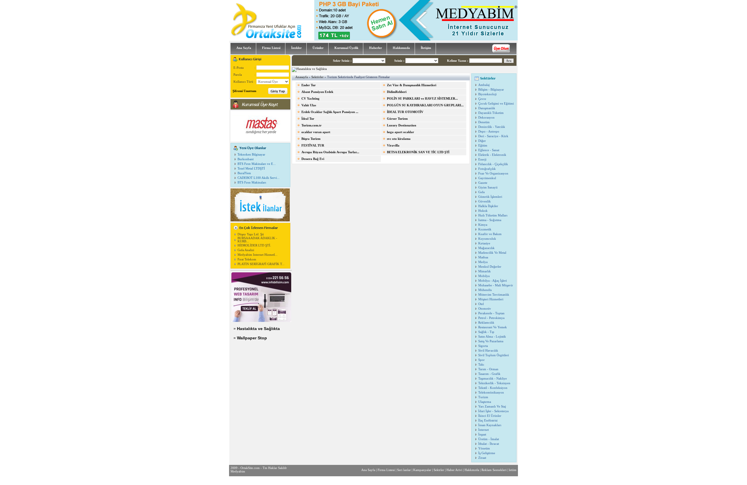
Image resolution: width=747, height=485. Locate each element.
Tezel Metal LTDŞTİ (251, 168)
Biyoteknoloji (487, 94)
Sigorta (483, 346)
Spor (481, 359)
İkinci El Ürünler (489, 415)
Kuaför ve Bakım (490, 234)
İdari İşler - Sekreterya (493, 411)
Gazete (482, 182)
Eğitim (482, 145)
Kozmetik (484, 229)
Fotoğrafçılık (487, 168)
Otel (481, 304)
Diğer (482, 140)
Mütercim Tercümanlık (493, 294)
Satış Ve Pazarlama (490, 341)
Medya (483, 262)
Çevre (482, 98)
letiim (512, 470)
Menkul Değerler (489, 266)
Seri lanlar (404, 470)
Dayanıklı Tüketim (491, 112)
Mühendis (485, 290)
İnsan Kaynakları (489, 425)
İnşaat (482, 434)
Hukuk (483, 210)
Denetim (484, 122)
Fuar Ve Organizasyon (493, 173)
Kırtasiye (484, 243)
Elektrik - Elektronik (492, 154)
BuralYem (244, 173)
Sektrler (439, 470)
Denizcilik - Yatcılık (491, 126)
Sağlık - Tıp (486, 332)
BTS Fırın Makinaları (252, 182)
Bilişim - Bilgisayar (491, 89)
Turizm (483, 397)
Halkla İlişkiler (488, 206)
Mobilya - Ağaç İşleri (492, 280)
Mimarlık (484, 271)
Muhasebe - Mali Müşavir (495, 285)
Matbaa (483, 257)
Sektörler (317, 77)
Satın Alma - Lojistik (492, 336)
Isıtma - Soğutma (489, 220)
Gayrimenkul (487, 178)
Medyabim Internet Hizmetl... (257, 254)
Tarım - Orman (488, 369)
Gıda (481, 192)
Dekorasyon (486, 117)
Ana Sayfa (368, 470)
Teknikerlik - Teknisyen (494, 383)
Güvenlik (484, 201)
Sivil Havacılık (488, 350)
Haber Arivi (454, 470)
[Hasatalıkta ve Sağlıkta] (309, 68)
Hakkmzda (472, 470)
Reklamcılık (486, 322)
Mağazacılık (486, 248)
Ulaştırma (484, 401)
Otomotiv (484, 308)
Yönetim (484, 448)
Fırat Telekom (247, 259)
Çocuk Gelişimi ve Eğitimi (496, 103)
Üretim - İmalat (488, 439)
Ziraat (482, 457)
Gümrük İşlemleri (490, 196)
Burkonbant (246, 159)
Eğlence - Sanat (488, 150)
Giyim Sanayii (488, 187)
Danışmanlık (486, 108)
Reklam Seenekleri (494, 470)
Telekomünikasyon (491, 392)
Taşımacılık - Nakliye (492, 378)
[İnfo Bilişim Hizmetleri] (261, 320)
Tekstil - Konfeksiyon (492, 387)
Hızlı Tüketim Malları (492, 215)
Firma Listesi (386, 470)
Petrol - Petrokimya (491, 318)
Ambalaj (484, 85)
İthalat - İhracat (488, 443)
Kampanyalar (422, 470)
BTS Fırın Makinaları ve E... (257, 163)
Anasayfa (301, 77)
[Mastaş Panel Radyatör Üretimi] (260, 140)
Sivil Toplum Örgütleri (493, 355)
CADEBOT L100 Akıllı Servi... (259, 177)
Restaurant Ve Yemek (492, 327)
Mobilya (484, 276)
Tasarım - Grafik (489, 373)
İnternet (483, 429)
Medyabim (238, 471)
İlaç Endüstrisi (488, 420)
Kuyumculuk (487, 238)
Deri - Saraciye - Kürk (493, 136)
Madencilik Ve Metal (492, 252)
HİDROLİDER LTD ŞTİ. (254, 245)
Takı (481, 364)
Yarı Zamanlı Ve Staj (492, 406)
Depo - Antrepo (488, 131)
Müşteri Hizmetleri (490, 299)
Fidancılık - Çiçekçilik (493, 164)
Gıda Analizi (246, 250)
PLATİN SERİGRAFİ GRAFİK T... (261, 264)
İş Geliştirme (486, 453)
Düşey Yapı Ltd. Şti (251, 234)
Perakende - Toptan (491, 313)
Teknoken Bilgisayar (251, 154)
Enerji (482, 159)
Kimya (482, 224)
